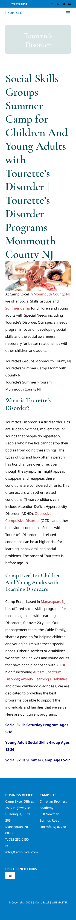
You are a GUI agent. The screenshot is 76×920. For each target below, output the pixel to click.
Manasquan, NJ (53, 601)
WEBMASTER (60, 902)
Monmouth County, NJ (52, 294)
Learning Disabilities (51, 679)
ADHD (61, 665)
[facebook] (52, 4)
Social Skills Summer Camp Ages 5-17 (37, 760)
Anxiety (27, 679)
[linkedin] (69, 4)
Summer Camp (17, 308)
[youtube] (64, 4)
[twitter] (58, 4)
